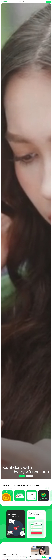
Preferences (35, 557)
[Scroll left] (46, 488)
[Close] (47, 557)
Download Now (31, 517)
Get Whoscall (22, 475)
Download (48, 1)
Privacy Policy (25, 557)
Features (21, 1)
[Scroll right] (49, 488)
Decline (39, 557)
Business (28, 1)
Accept (44, 557)
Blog (32, 1)
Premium (24, 1)
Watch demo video (29, 475)
